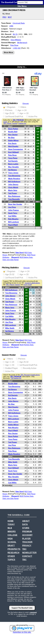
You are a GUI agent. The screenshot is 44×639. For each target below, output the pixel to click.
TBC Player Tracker (10, 123)
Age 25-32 (9, 113)
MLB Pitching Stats (26, 345)
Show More (8, 52)
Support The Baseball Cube (22, 608)
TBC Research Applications (30, 375)
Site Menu (22, 6)
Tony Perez (12, 158)
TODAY (11, 524)
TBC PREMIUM (18, 120)
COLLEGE (12, 535)
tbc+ (37, 126)
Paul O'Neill (13, 225)
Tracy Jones (13, 173)
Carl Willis (12, 216)
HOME (11, 521)
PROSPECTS (14, 549)
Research (15, 257)
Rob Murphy (13, 219)
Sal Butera (12, 170)
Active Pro (32, 117)
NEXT (10, 17)
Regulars (11, 107)
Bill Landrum (13, 222)
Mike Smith (9, 328)
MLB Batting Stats (26, 257)
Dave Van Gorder (15, 204)
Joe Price (12, 207)
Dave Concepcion (15, 149)
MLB (10, 528)
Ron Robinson (14, 196)
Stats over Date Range (10, 260)
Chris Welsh (13, 187)
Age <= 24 (22, 110)
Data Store (19, 252)
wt (39, 381)
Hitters (23, 107)
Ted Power (12, 193)
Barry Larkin (13, 164)
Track (5, 122)
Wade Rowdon (14, 179)
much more (27, 285)
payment (33, 612)
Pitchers (8, 110)
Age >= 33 (24, 113)
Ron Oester (13, 135)
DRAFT (11, 546)
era (39, 287)
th (22, 287)
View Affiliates (16, 40)
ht (33, 381)
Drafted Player (11, 368)
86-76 (15, 34)
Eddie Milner (13, 140)
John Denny (13, 184)
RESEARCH (13, 553)
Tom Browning (14, 176)
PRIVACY (26, 546)
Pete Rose (14, 45)
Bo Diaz (11, 137)
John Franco (13, 210)
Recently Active (29, 368)
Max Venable (13, 167)
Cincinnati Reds (19, 23)
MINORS (12, 531)
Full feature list (16, 378)
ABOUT (26, 521)
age (25, 126)
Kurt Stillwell (13, 152)
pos (29, 126)
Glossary (25, 103)
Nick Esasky (13, 146)
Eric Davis (12, 143)
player (10, 126)
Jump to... (22, 67)
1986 (11, 26)
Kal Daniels (13, 161)
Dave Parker (13, 129)
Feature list (22, 123)
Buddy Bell (12, 132)
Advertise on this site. (22, 632)
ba (34, 126)
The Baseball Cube (10, 2)
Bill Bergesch (22, 43)
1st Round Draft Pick (14, 117)
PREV (4, 17)
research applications (32, 283)
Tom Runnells (14, 199)
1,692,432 (17, 48)
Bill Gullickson (14, 181)
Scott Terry (12, 213)
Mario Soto (12, 190)
